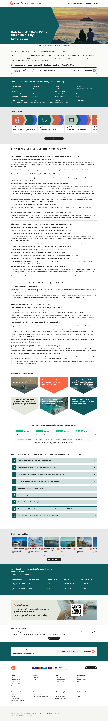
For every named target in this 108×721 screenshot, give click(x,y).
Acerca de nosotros (15, 694)
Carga (34, 679)
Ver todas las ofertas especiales (54, 138)
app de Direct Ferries (71, 331)
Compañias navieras (15, 679)
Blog (78, 677)
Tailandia (24, 51)
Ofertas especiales (38, 178)
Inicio (12, 51)
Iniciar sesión (58, 677)
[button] (54, 460)
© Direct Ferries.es (15, 711)
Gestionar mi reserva (60, 679)
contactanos (61, 713)
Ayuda (78, 681)
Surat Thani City (34, 51)
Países (12, 677)
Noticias (13, 696)
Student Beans (26, 193)
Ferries (78, 696)
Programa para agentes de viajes (40, 696)
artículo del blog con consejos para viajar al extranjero (70, 297)
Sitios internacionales (16, 698)
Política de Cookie (59, 694)
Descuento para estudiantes (17, 700)
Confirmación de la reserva (61, 681)
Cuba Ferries (80, 694)
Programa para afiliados (38, 694)
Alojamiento (35, 677)
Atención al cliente (81, 679)
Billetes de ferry (14, 685)
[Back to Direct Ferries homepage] (19, 3)
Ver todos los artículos (54, 559)
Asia (18, 51)
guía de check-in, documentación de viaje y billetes (35, 297)
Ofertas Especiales (15, 683)
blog (89, 217)
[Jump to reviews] (54, 45)
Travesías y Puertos (15, 681)
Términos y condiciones (60, 698)
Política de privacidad (60, 696)
